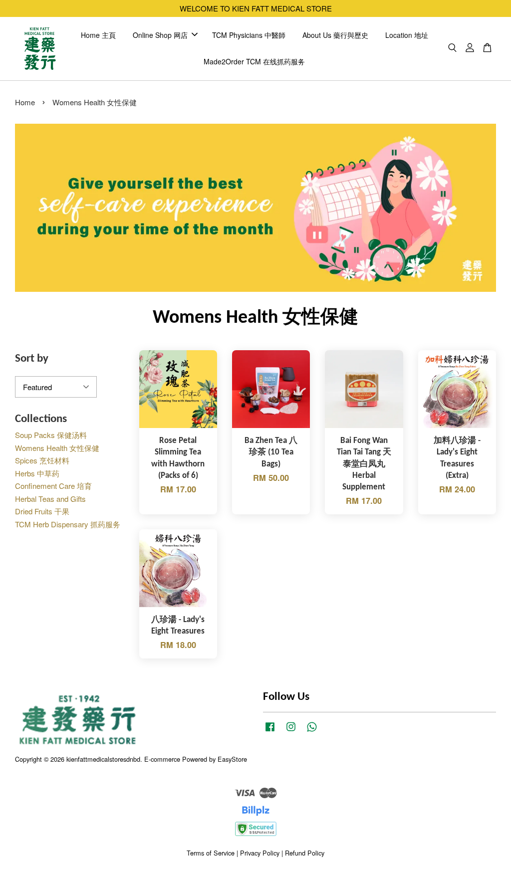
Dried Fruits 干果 (42, 511)
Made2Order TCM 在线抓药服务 (254, 61)
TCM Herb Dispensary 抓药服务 (67, 524)
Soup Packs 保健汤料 (51, 435)
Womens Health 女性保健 (57, 447)
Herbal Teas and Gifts (50, 498)
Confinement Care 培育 (53, 485)
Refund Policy (304, 853)
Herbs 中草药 (37, 473)
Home (25, 102)
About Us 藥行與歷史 (335, 35)
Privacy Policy (259, 853)
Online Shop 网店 (160, 35)
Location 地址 (406, 35)
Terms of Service (211, 853)
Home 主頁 (98, 35)
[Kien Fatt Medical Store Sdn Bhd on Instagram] (291, 731)
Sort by (31, 359)
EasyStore (232, 759)
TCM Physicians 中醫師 (248, 35)
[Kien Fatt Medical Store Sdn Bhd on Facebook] (270, 731)
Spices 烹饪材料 (42, 460)
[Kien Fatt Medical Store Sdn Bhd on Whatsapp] (312, 731)
